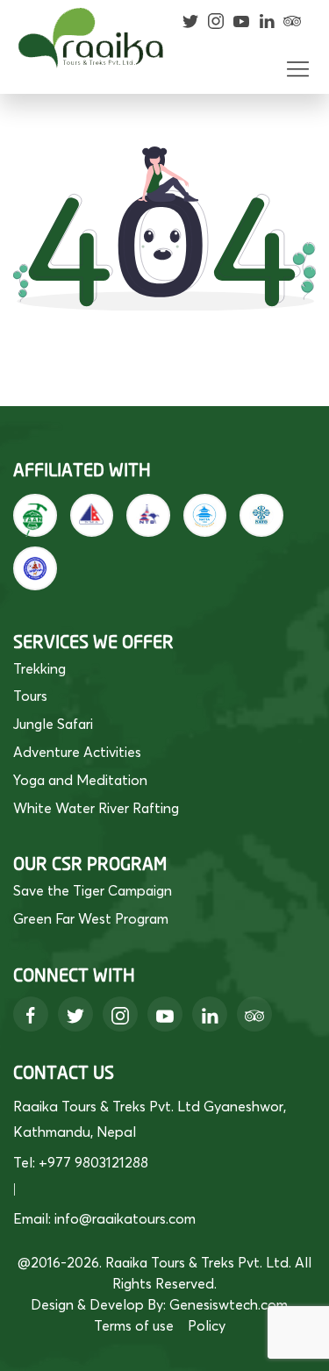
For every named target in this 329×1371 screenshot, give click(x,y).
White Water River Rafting (96, 808)
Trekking (39, 668)
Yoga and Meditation (80, 780)
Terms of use (134, 1325)
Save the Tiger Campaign (92, 890)
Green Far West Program (90, 918)
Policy (206, 1325)
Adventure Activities (77, 751)
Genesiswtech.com (228, 1304)
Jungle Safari (53, 723)
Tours (30, 695)
